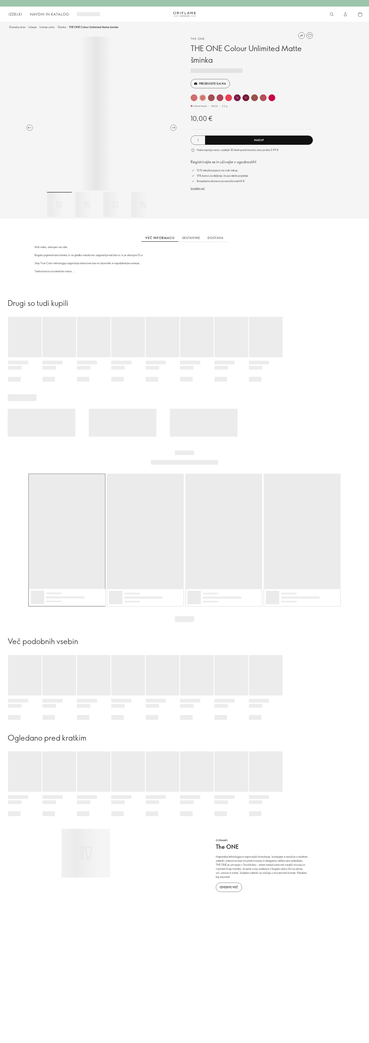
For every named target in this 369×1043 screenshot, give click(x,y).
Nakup (259, 140)
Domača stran (17, 27)
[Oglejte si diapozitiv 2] (87, 204)
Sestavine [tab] (191, 238)
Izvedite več (198, 188)
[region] (101, 114)
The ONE (198, 39)
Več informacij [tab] (159, 238)
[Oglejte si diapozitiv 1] (59, 204)
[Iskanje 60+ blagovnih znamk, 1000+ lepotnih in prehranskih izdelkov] (332, 14)
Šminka (62, 27)
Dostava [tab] (216, 238)
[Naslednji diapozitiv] (173, 128)
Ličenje (32, 27)
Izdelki (15, 14)
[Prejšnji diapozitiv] (30, 128)
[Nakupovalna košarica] (360, 14)
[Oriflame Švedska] (184, 14)
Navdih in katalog (49, 14)
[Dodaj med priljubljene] (309, 35)
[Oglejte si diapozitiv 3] (115, 204)
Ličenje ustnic (47, 27)
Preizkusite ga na (212, 83)
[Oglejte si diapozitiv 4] (143, 204)
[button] (194, 97)
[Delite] (301, 35)
